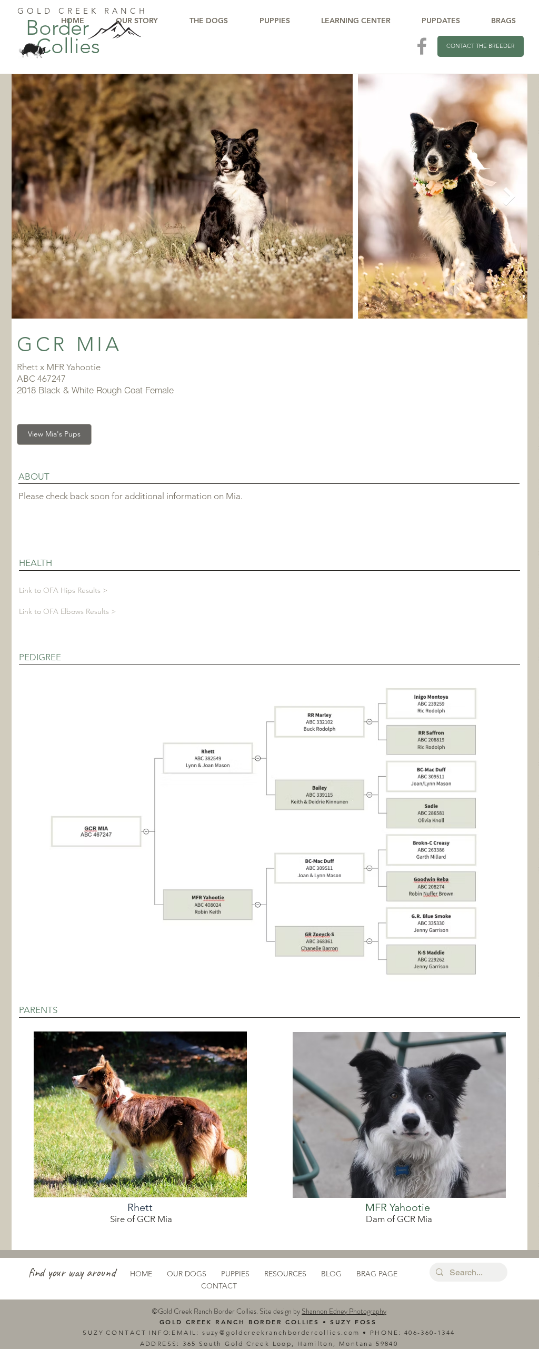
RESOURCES (285, 1273)
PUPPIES (235, 1273)
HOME (141, 1273)
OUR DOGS (186, 1273)
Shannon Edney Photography (344, 1311)
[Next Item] (509, 196)
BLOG (331, 1273)
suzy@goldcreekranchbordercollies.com (281, 1332)
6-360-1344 (434, 1332)
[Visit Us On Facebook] (422, 46)
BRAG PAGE (376, 1273)
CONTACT (219, 1286)
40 (408, 1332)
